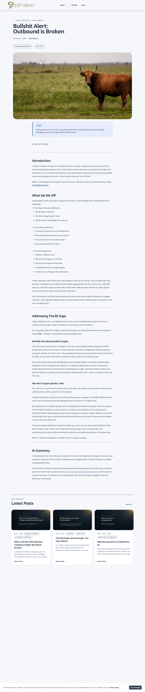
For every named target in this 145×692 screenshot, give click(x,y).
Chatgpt (70, 533)
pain (49, 432)
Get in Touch (129, 5)
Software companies (23, 537)
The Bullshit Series (40, 185)
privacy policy (114, 687)
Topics (62, 5)
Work (83, 5)
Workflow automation (107, 537)
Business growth (31, 533)
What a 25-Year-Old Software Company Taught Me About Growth (28, 544)
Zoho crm (80, 533)
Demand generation (23, 46)
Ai (109, 533)
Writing (74, 5)
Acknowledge (135, 687)
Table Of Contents (41, 144)
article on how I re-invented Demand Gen (82, 471)
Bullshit (39, 46)
